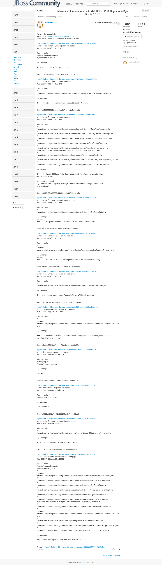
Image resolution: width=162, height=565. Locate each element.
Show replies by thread (111, 555)
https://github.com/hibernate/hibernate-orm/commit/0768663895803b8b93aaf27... (67, 114)
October (17, 62)
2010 (16, 166)
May (15, 74)
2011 (16, 159)
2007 (16, 189)
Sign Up (145, 3)
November (17, 60)
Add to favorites (132, 46)
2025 (16, 22)
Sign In (136, 3)
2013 (16, 144)
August (16, 67)
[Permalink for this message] (119, 24)
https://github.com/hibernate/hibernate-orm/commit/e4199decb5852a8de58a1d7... (67, 43)
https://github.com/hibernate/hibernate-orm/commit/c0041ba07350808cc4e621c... (67, 307)
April (15, 76)
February (17, 81)
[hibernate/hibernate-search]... (137, 16)
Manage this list (122, 3)
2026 (16, 15)
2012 (16, 151)
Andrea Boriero (51, 22)
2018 (16, 107)
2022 (16, 44)
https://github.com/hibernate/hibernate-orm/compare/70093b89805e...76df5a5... (74, 547)
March (16, 78)
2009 (16, 174)
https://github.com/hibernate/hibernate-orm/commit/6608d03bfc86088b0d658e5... (67, 198)
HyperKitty (80, 562)
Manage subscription (133, 36)
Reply (40, 549)
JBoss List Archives (73, 3)
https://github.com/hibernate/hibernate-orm (58, 36)
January (17, 83)
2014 (16, 137)
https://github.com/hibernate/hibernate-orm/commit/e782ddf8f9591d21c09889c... (67, 233)
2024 (16, 29)
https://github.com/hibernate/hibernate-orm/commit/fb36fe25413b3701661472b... (67, 350)
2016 (16, 122)
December (17, 57)
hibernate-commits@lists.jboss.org (132, 30)
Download (17, 208)
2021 (16, 51)
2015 (16, 129)
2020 (16, 92)
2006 (16, 196)
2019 (16, 100)
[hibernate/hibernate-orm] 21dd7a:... (50, 16)
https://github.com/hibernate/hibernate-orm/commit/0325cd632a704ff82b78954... (67, 418)
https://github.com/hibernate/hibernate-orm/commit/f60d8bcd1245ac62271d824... (67, 271)
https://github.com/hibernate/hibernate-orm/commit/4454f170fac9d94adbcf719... (67, 385)
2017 (16, 114)
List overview (18, 203)
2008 (16, 181)
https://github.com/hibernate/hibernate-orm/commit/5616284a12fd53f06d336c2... (67, 79)
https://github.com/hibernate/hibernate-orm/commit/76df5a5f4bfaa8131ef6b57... (66, 454)
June (15, 71)
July (15, 69)
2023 (16, 37)
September (18, 64)
